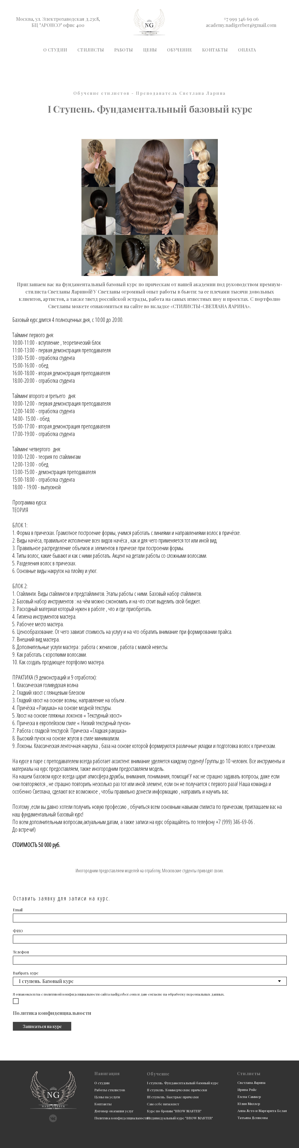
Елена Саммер (249, 1096)
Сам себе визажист (163, 1103)
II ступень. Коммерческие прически (177, 1089)
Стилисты (90, 50)
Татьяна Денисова (252, 1117)
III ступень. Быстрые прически (173, 1096)
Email (17, 909)
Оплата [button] (247, 50)
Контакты (215, 50)
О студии (55, 50)
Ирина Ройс (247, 1089)
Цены (150, 50)
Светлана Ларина (251, 1082)
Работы (123, 50)
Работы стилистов (109, 1089)
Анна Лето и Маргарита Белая (262, 1110)
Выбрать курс (25, 972)
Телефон (21, 951)
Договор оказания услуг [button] (113, 1110)
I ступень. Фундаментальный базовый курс (182, 1082)
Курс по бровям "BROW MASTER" (174, 1110)
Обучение (179, 50)
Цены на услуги (107, 1096)
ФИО (18, 930)
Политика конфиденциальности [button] (52, 1013)
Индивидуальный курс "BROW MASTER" (180, 1118)
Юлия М (244, 1103)
